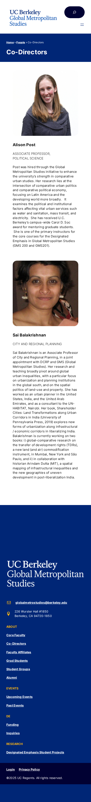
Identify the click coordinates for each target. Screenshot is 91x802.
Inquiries (13, 733)
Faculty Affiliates (18, 652)
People (20, 42)
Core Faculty (15, 635)
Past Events (15, 705)
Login (10, 769)
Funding (12, 724)
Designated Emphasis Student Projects (35, 752)
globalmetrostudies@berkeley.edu (41, 602)
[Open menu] (82, 24)
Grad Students (17, 660)
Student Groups (18, 669)
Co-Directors (16, 643)
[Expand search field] (74, 12)
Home (10, 42)
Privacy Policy (29, 769)
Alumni (11, 677)
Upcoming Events (19, 697)
